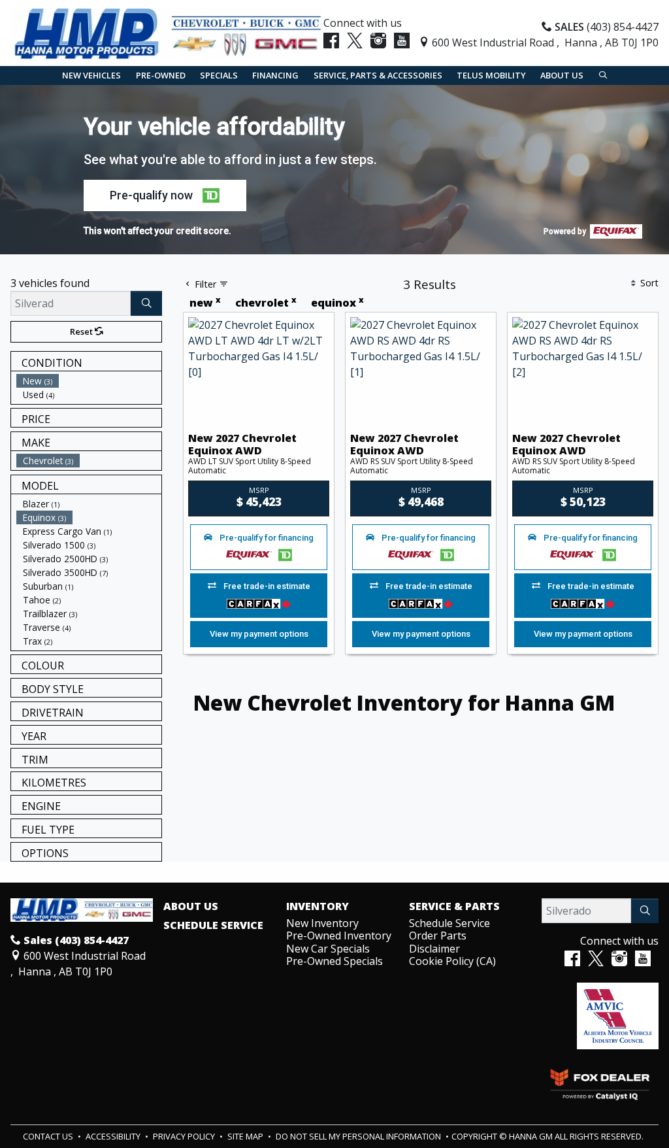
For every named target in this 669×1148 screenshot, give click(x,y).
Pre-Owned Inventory (338, 935)
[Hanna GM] (165, 33)
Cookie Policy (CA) (452, 961)
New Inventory (322, 923)
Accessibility (114, 1136)
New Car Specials (328, 948)
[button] (91, 75)
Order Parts (437, 935)
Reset (82, 331)
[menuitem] (88, 381)
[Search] (146, 303)
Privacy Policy (185, 1136)
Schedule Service (213, 926)
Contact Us (49, 1136)
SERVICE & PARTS (454, 907)
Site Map (246, 1136)
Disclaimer (434, 948)
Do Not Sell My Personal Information (359, 1136)
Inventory (317, 907)
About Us (190, 907)
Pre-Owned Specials (334, 961)
